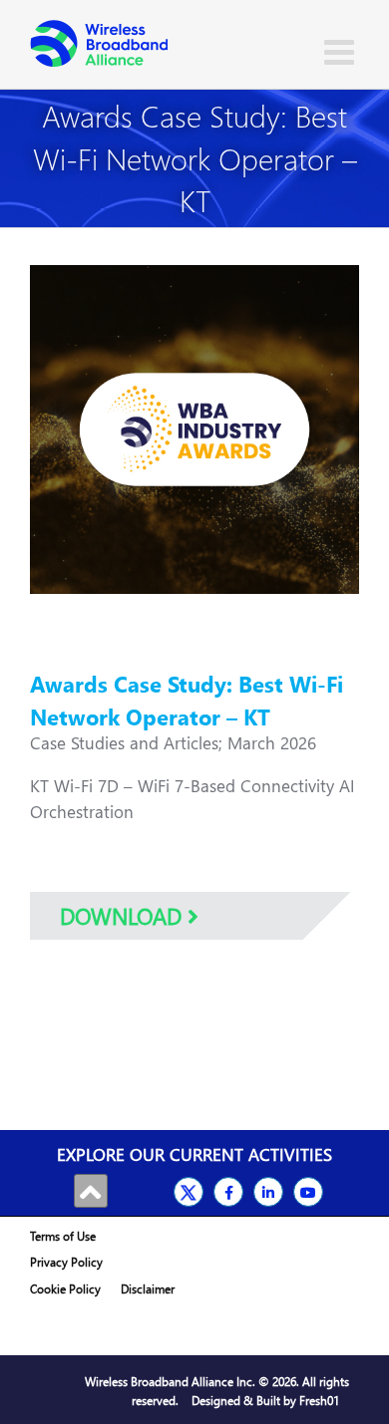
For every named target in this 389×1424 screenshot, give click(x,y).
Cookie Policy (65, 1289)
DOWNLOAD (124, 916)
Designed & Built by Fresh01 (265, 1400)
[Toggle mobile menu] (341, 51)
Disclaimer (148, 1289)
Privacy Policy (66, 1262)
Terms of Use (63, 1236)
